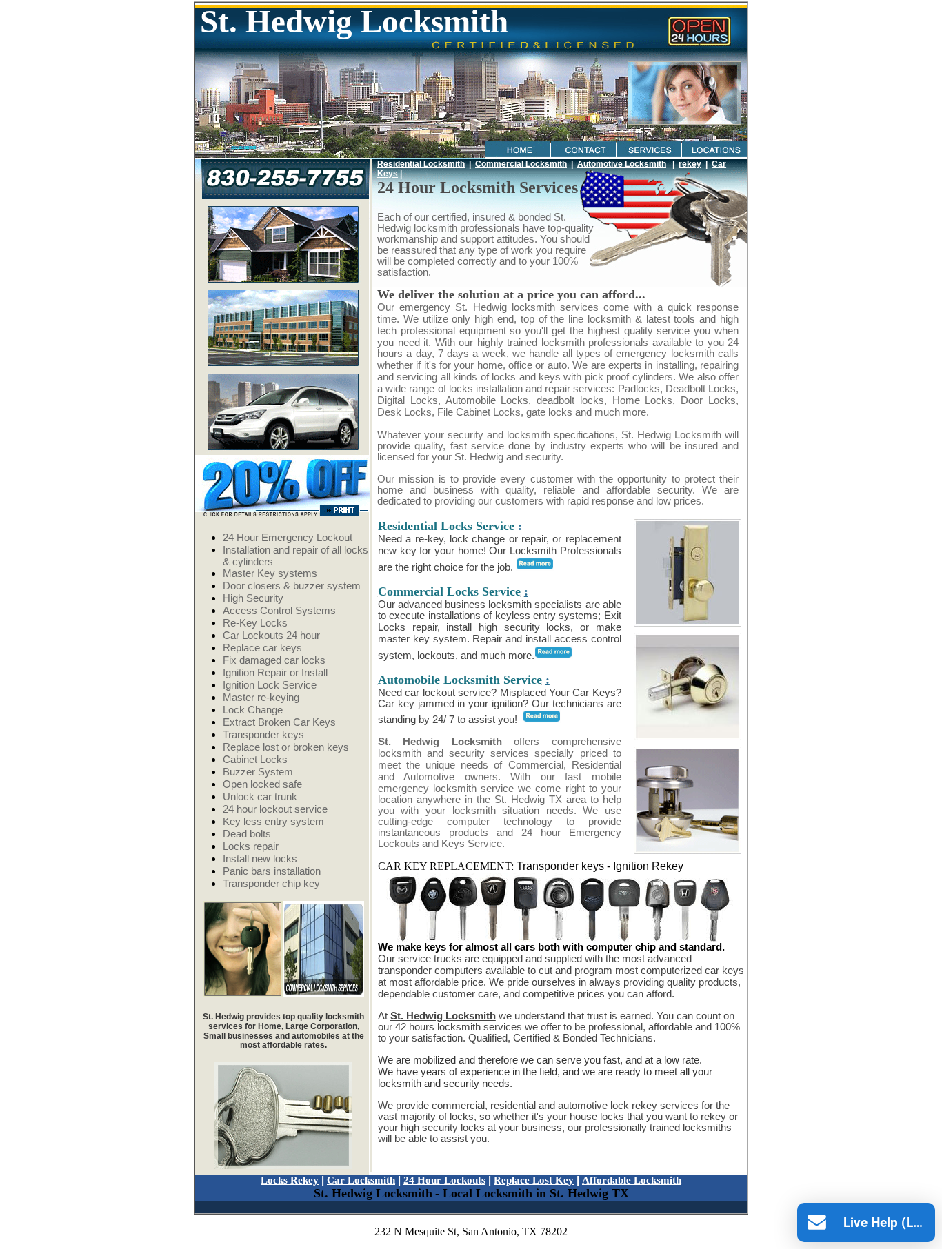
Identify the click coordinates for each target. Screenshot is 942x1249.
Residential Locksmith (421, 164)
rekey (690, 164)
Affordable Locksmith (631, 1180)
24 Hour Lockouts (444, 1180)
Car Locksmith (361, 1180)
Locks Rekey (290, 1180)
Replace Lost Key (534, 1180)
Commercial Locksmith (521, 164)
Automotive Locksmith (621, 164)
